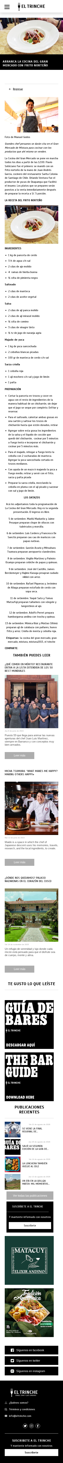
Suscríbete (31, 1452)
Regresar (18, 89)
